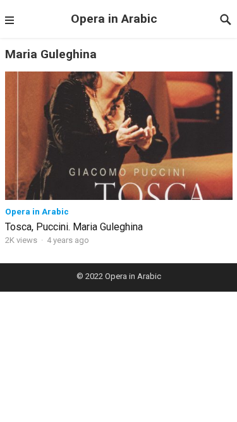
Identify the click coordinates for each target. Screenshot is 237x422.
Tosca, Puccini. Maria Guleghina (74, 227)
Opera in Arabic (114, 18)
